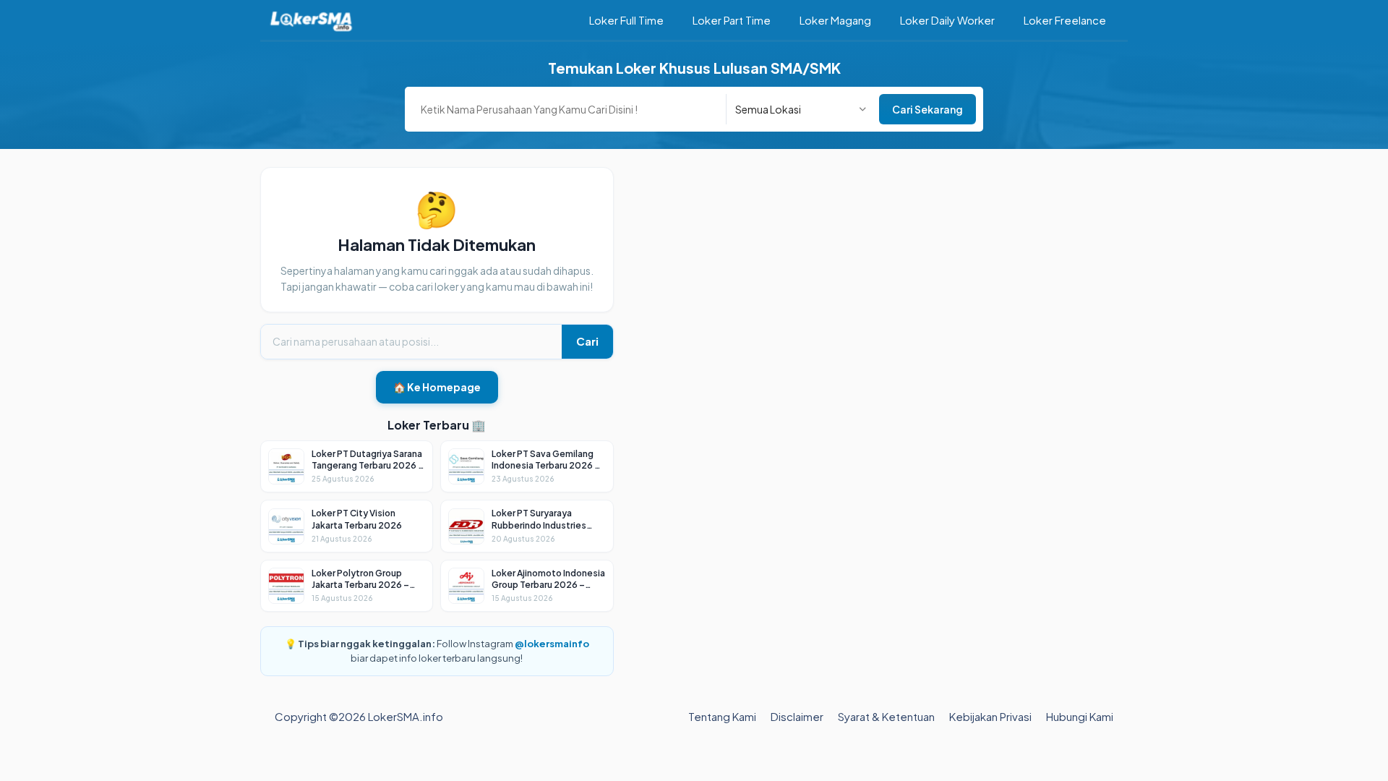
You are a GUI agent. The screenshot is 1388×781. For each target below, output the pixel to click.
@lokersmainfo (552, 643)
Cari (587, 341)
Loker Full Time (626, 20)
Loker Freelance (1065, 20)
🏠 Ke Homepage (437, 386)
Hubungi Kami (1079, 716)
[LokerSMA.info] (311, 20)
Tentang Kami (722, 716)
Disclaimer (797, 716)
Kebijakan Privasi (990, 716)
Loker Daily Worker (947, 20)
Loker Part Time (732, 20)
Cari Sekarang (927, 109)
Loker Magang (835, 20)
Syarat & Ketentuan (886, 716)
